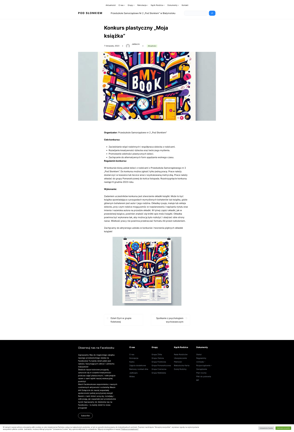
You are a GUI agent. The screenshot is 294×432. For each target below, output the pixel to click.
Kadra (131, 362)
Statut (199, 354)
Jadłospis (133, 373)
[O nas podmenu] (124, 5)
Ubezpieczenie (180, 358)
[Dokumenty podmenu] (178, 5)
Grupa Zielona (158, 358)
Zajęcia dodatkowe (137, 365)
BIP (197, 380)
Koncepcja (133, 358)
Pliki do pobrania (203, 376)
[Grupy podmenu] (134, 5)
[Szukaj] (212, 13)
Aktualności (152, 46)
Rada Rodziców (181, 354)
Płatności (178, 362)
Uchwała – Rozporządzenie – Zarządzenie (204, 365)
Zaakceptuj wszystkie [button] (283, 428)
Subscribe (85, 415)
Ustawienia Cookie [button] (266, 428)
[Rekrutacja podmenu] (147, 5)
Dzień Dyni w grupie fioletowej (121, 320)
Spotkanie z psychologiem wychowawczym (169, 320)
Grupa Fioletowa (159, 362)
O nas (131, 354)
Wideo (132, 376)
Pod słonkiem (90, 13)
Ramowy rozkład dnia (138, 369)
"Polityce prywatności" (130, 429)
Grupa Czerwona (159, 369)
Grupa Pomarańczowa (161, 365)
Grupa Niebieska (159, 373)
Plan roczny (201, 373)
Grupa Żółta (157, 354)
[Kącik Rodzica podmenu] (164, 5)
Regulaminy (201, 358)
